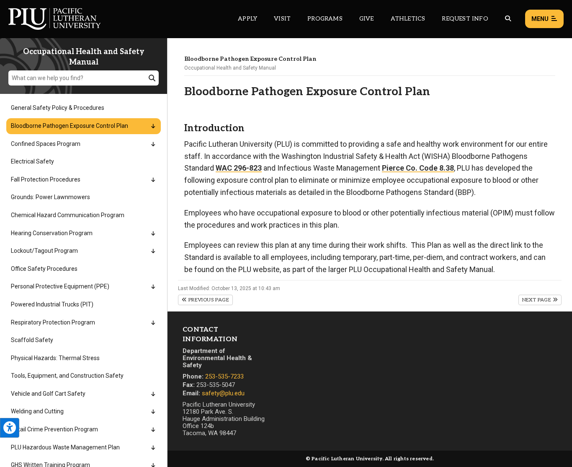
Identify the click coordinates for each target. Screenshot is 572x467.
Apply (247, 18)
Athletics (408, 18)
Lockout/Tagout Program (44, 250)
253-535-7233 (224, 376)
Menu (540, 19)
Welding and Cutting (37, 411)
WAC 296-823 (239, 167)
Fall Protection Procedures (45, 179)
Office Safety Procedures (44, 268)
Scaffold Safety (32, 340)
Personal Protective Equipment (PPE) (60, 286)
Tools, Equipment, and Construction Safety (67, 375)
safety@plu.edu (223, 393)
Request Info (465, 18)
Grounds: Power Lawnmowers (50, 197)
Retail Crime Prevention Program (54, 429)
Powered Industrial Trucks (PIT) (52, 304)
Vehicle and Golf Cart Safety (48, 393)
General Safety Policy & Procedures (57, 107)
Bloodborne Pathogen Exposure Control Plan (69, 125)
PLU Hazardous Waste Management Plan (65, 447)
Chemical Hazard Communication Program (67, 215)
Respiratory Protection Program (53, 322)
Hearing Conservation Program (52, 233)
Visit (282, 18)
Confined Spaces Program (45, 143)
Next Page (537, 300)
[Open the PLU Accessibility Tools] (9, 428)
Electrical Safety (32, 161)
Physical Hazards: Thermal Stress (55, 358)
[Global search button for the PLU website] (508, 18)
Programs (325, 18)
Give (366, 18)
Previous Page (208, 300)
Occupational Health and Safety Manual (230, 68)
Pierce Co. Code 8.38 (418, 167)
